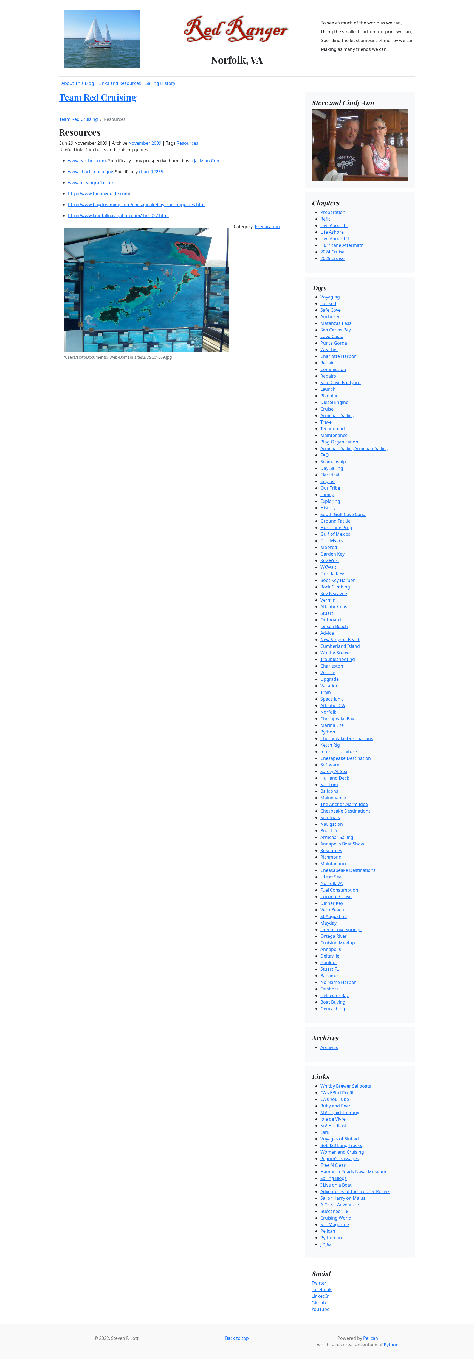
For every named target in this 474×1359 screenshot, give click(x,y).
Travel (326, 422)
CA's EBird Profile (338, 1093)
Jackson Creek (208, 161)
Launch (327, 389)
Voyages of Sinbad (339, 1139)
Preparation (267, 227)
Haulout (328, 962)
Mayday (328, 923)
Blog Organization (339, 442)
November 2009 (145, 143)
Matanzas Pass (335, 323)
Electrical (329, 475)
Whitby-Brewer (335, 653)
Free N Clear (333, 1165)
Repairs (328, 376)
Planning (329, 396)
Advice (327, 633)
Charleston (331, 666)
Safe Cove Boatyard (340, 382)
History (327, 508)
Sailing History (160, 83)
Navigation (331, 824)
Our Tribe (330, 488)
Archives (329, 1047)
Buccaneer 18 (334, 1211)
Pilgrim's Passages (339, 1159)
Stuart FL (329, 969)
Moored (328, 547)
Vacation (329, 686)
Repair (327, 363)
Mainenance (333, 798)
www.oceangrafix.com (91, 183)
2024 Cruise (332, 252)
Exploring (330, 501)
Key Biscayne (333, 593)
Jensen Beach (334, 626)
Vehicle (327, 672)
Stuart (326, 613)
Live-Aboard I (334, 225)
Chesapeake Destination (345, 758)
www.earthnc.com (87, 161)
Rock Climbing (335, 587)
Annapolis (330, 949)
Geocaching (332, 1009)
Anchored (330, 317)
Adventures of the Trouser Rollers (355, 1191)
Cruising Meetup (337, 943)
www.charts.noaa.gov (90, 172)
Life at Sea (331, 877)
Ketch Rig (330, 745)
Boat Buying (332, 1002)
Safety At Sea (333, 771)
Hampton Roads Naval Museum (353, 1172)
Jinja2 (325, 1244)
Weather (329, 350)
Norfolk (328, 712)
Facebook (322, 1290)
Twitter (319, 1283)
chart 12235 (151, 172)
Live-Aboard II (334, 239)
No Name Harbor (338, 982)
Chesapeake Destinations (346, 738)
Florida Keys (332, 574)
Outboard (330, 620)
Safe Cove (330, 310)
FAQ (324, 455)
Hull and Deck (334, 778)
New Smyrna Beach (340, 640)
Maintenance (334, 435)
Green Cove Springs (341, 930)
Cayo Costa (331, 336)
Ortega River (333, 936)
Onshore (329, 989)
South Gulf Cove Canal (343, 514)
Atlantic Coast (334, 607)
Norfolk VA (331, 883)
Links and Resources (119, 83)
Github (319, 1303)
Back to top (237, 1338)
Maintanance (334, 864)
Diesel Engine (334, 402)
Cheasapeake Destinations (348, 870)
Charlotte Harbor (338, 356)
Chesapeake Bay (337, 719)
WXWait (328, 567)
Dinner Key (331, 903)
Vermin (327, 600)
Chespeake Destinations (345, 811)
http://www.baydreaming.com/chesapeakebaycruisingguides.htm (136, 205)
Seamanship (333, 462)
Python (327, 732)
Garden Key (332, 554)
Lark (324, 1132)
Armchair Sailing (337, 415)
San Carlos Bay (335, 330)
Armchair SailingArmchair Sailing (354, 448)
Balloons (329, 791)
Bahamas (330, 976)
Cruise (327, 409)
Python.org (332, 1238)
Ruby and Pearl (336, 1106)
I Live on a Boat (336, 1185)
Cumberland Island (340, 646)
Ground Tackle (335, 521)
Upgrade (329, 679)
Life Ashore (332, 232)
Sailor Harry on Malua (343, 1198)
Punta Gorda (333, 343)
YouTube (320, 1309)
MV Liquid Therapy (339, 1112)
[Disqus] (175, 437)
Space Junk (331, 699)
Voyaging (330, 297)
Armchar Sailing (336, 837)
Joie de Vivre (333, 1119)
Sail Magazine (334, 1224)
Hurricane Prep (336, 527)
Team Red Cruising (98, 97)
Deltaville (329, 956)
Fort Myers (331, 541)
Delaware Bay (334, 995)
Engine (327, 481)
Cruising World (335, 1218)
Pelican (327, 1231)
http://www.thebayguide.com (98, 194)
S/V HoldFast (333, 1126)
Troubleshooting (337, 659)
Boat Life (329, 831)
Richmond (331, 857)
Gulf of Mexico (335, 534)
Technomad (332, 429)
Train (325, 692)
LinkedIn (320, 1296)
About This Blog (77, 83)
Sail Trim (329, 785)
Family (327, 495)
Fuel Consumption (339, 890)
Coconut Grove (336, 897)
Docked (328, 303)
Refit (325, 219)
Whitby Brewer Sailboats (345, 1086)
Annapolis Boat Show (342, 844)
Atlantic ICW (332, 705)
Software (329, 765)
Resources (187, 143)
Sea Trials (330, 817)
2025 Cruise (332, 258)
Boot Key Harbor (337, 580)
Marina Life (332, 725)
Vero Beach (332, 910)
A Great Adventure (339, 1205)
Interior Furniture (338, 752)
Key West (329, 560)
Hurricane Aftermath (342, 245)
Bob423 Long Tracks (341, 1145)
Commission (333, 369)
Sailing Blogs (333, 1178)
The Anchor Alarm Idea (344, 804)
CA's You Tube (334, 1099)
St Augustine (333, 916)
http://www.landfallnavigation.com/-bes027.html (118, 216)
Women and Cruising (342, 1152)
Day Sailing (331, 468)
